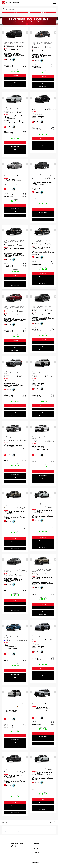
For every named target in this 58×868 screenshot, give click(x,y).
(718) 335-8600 (40, 845)
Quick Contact (15, 75)
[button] (27, 32)
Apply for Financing (15, 85)
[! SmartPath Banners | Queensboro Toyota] (29, 21)
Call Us (15, 82)
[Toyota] (3, 2)
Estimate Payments (15, 78)
